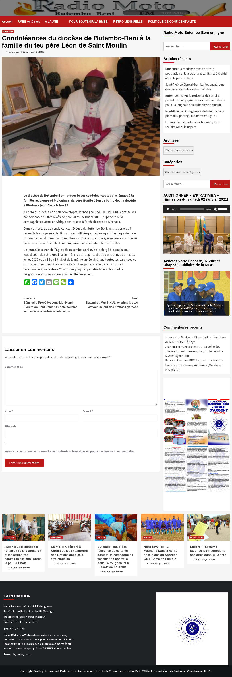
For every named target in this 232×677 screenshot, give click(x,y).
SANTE (101, 537)
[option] (196, 293)
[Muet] (215, 209)
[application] (196, 209)
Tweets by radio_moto (18, 654)
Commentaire (15, 367)
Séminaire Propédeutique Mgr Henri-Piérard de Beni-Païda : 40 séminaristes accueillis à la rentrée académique (50, 305)
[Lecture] (168, 209)
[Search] (228, 21)
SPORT (147, 537)
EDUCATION (196, 537)
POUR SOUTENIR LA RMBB (88, 21)
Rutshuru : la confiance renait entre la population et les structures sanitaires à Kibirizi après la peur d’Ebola (196, 73)
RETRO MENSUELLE (128, 21)
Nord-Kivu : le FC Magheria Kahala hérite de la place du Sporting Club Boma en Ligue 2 (194, 113)
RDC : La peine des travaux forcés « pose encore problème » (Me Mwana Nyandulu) (194, 351)
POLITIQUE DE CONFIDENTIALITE (172, 21)
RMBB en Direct (29, 21)
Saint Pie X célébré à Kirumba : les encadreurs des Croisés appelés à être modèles (194, 87)
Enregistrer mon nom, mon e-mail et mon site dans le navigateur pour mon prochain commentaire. (69, 451)
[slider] (223, 208)
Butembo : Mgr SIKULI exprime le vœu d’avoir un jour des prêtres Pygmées (112, 302)
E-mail (88, 411)
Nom (9, 411)
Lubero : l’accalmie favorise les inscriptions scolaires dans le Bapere (193, 124)
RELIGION (8, 31)
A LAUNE (51, 21)
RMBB (26, 567)
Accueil (7, 21)
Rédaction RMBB (32, 52)
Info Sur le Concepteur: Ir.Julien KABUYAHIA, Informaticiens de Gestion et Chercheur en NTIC (153, 671)
